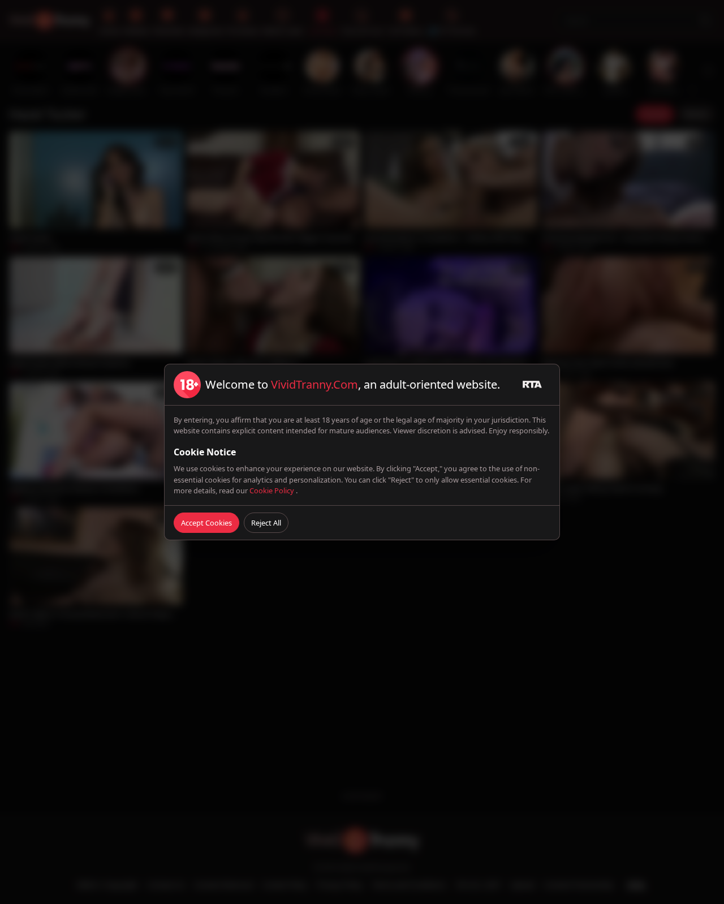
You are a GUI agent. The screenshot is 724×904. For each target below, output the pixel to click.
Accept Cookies (206, 523)
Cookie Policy (272, 490)
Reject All (266, 523)
